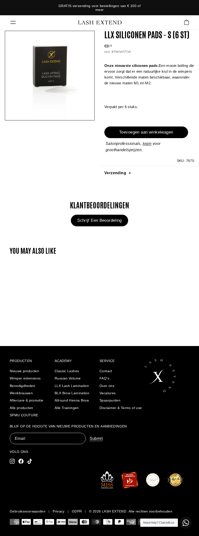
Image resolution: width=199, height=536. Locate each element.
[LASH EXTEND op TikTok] (29, 461)
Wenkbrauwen (21, 393)
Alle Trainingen (67, 408)
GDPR (77, 511)
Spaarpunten (110, 400)
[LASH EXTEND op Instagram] (12, 461)
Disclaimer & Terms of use (121, 408)
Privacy (59, 511)
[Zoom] (49, 75)
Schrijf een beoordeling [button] (99, 220)
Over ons (107, 386)
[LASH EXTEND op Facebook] (21, 461)
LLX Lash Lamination (72, 386)
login (147, 144)
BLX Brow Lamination (72, 393)
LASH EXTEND (114, 511)
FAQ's (104, 378)
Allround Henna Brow (72, 400)
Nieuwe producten (24, 371)
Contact (106, 371)
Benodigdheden (22, 386)
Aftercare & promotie (26, 400)
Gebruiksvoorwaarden (27, 511)
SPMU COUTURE (24, 415)
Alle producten (21, 408)
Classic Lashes (67, 371)
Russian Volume (68, 378)
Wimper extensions (25, 378)
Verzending (115, 173)
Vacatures (108, 393)
